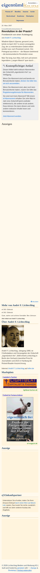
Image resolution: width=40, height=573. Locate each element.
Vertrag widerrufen (24, 570)
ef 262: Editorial (7, 312)
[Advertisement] (20, 214)
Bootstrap (12, 570)
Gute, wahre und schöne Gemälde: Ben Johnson (19, 315)
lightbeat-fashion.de (30, 390)
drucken (35, 301)
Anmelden (32, 3)
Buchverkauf (10, 16)
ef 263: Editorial (7, 309)
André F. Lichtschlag (13, 38)
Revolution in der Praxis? (17, 30)
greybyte (20, 568)
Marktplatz (30, 16)
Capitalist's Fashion (10, 377)
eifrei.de (31, 368)
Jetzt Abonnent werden (12, 116)
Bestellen (18, 11)
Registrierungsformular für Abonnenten (18, 92)
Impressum (20, 20)
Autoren (25, 11)
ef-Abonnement (9, 98)
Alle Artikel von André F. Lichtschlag (13, 318)
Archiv (32, 11)
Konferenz (20, 16)
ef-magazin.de (32, 443)
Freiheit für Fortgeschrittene (13, 395)
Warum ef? (9, 11)
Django (33, 568)
